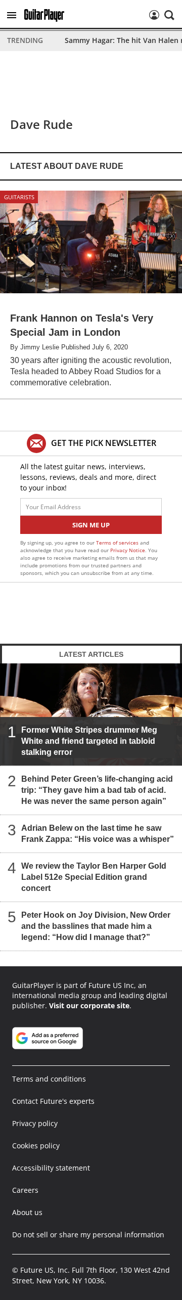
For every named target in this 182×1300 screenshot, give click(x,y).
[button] (11, 15)
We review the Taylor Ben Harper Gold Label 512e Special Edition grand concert (93, 877)
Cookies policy (36, 1145)
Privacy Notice (127, 550)
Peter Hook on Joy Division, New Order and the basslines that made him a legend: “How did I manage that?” (95, 926)
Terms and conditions (49, 1079)
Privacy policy (35, 1123)
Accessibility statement (51, 1168)
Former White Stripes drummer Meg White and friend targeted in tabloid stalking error (89, 741)
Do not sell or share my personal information (88, 1234)
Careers (25, 1190)
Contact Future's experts (53, 1101)
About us (27, 1212)
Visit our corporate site (89, 1005)
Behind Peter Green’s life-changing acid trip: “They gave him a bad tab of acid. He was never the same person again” (97, 790)
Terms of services (118, 542)
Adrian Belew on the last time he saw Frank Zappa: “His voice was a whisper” (97, 833)
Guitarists (19, 197)
